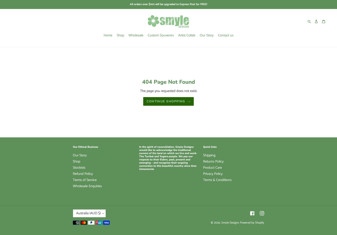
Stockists (79, 168)
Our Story (80, 155)
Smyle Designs (230, 222)
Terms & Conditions (217, 180)
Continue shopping (166, 101)
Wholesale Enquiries (87, 186)
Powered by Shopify (252, 222)
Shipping (209, 155)
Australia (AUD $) (88, 213)
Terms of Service (85, 180)
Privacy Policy (213, 174)
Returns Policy (213, 161)
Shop (76, 161)
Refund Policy (83, 174)
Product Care (212, 168)
